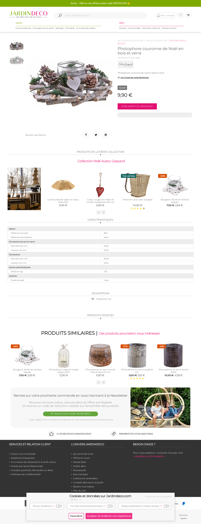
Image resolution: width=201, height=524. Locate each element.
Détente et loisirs (169, 28)
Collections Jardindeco (85, 478)
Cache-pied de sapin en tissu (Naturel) (63, 200)
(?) (53, 506)
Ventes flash (79, 462)
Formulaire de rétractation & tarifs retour (33, 462)
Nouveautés (79, 470)
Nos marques (80, 474)
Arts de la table (134, 28)
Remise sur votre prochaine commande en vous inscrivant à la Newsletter (71, 395)
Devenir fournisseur (84, 486)
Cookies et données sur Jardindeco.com (100, 496)
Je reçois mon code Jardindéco (70, 413)
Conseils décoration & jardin (88, 482)
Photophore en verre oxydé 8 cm (137, 370)
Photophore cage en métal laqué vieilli (64, 370)
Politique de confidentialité (26, 474)
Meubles (123, 28)
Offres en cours (81, 458)
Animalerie (70, 28)
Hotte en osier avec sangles (137, 199)
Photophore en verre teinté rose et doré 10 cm (100, 370)
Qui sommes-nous (83, 453)
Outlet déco (79, 466)
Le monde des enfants (85, 28)
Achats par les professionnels (27, 466)
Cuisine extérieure (23, 28)
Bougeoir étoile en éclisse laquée (175, 200)
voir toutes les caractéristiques (134, 77)
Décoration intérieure (151, 28)
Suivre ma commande (23, 453)
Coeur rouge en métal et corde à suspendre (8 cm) (100, 200)
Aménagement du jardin (43, 28)
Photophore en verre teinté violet (173, 370)
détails (74, 499)
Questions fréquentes (23, 458)
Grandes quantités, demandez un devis (32, 470)
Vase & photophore (156, 40)
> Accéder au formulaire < (149, 456)
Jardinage (59, 28)
